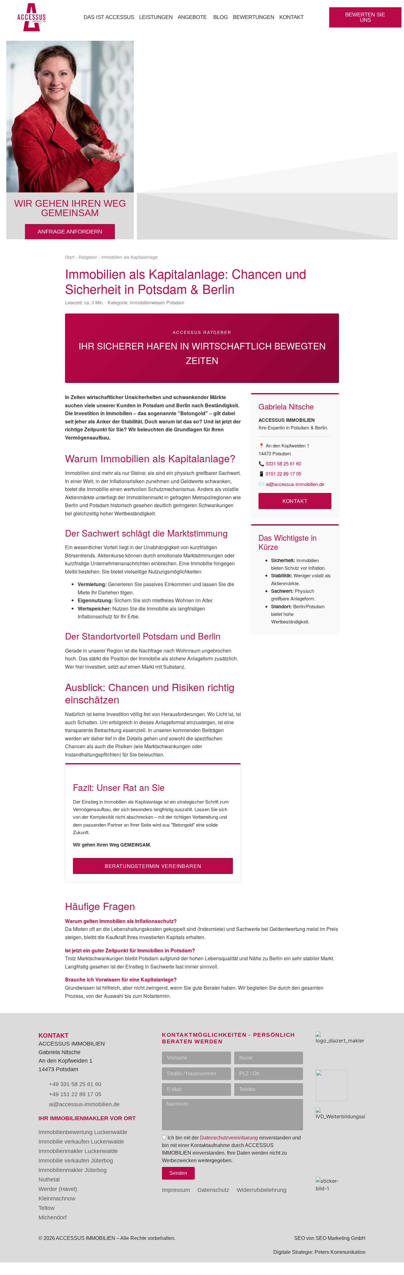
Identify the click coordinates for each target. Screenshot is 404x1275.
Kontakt (292, 17)
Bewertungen (253, 17)
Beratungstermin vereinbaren (153, 866)
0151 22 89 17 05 (283, 473)
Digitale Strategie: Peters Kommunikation (319, 1252)
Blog (220, 17)
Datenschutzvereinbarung (229, 1137)
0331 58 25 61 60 (283, 463)
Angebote (193, 17)
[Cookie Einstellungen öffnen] (13, 1267)
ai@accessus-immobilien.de (295, 484)
